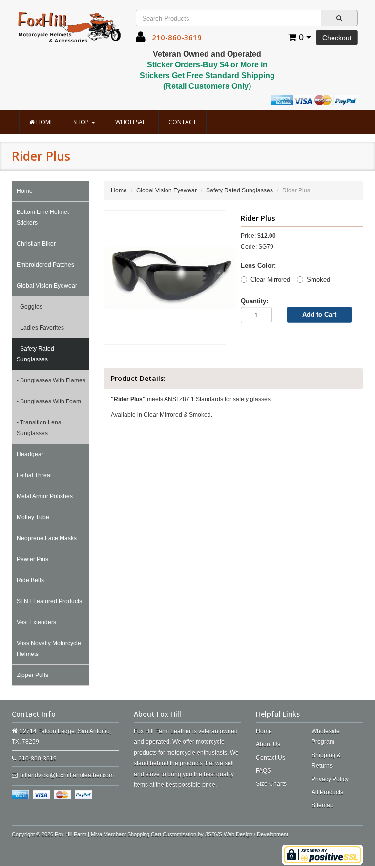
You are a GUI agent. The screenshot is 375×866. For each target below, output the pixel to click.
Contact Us (270, 757)
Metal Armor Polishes (45, 496)
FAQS (263, 770)
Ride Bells (30, 580)
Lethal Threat (34, 475)
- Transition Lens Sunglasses (39, 428)
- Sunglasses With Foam (49, 401)
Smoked (318, 279)
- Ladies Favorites (40, 327)
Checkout (337, 38)
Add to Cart (319, 314)
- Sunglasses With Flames (51, 380)
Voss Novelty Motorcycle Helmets (49, 648)
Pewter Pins (32, 559)
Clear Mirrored (270, 279)
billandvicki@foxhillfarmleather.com (67, 775)
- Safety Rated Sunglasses (35, 354)
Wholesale (131, 122)
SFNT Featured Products (49, 601)
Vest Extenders (36, 622)
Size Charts (271, 784)
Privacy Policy (330, 779)
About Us (268, 744)
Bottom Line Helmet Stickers (43, 217)
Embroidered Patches (45, 264)
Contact (182, 122)
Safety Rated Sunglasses (239, 190)
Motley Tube (33, 517)
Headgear (30, 454)
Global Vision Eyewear (47, 285)
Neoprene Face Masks (47, 538)
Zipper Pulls (32, 675)
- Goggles (29, 306)
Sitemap (322, 805)
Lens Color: (258, 265)
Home (44, 122)
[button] (141, 39)
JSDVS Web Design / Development (246, 834)
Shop (81, 122)
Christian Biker (36, 243)
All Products (327, 792)
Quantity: (254, 301)
